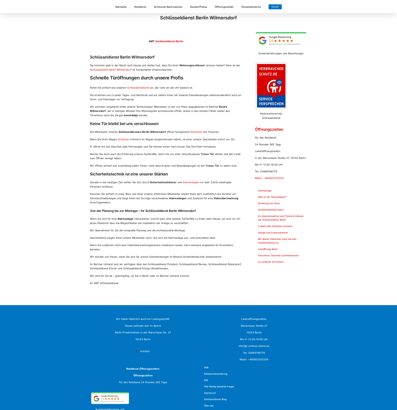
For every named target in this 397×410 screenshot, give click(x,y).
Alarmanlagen (191, 182)
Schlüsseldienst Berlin (169, 41)
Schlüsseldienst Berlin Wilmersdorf (111, 69)
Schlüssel (123, 139)
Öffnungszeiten (269, 129)
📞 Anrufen (143, 351)
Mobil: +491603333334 (269, 178)
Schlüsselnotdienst (138, 87)
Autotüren (196, 131)
